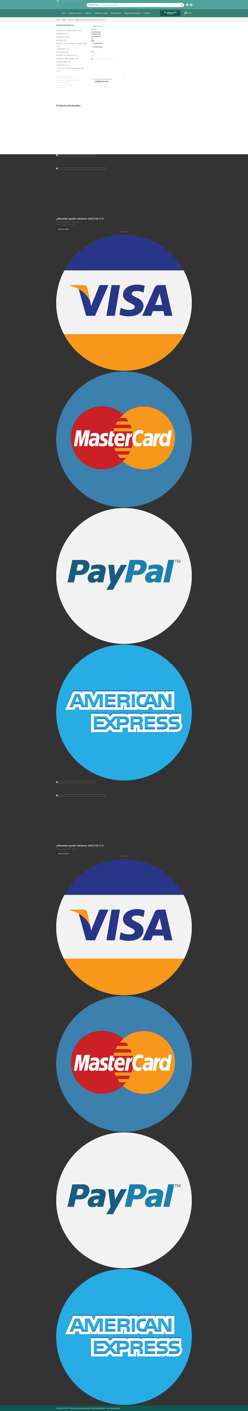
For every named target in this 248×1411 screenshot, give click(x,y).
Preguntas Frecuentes (132, 13)
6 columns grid (98, 47)
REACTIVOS (60, 65)
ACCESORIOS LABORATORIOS (102, 79)
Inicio (64, 13)
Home (58, 20)
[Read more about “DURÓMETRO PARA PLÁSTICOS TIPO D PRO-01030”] (106, 86)
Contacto (147, 13)
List (92, 39)
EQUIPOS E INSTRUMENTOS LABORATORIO (71, 44)
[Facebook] (191, 5)
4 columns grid (96, 36)
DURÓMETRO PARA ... (102, 82)
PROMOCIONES (61, 62)
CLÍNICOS (59, 40)
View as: (93, 29)
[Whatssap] (187, 5)
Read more (97, 73)
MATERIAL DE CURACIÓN (65, 55)
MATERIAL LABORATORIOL (65, 59)
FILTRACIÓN (60, 52)
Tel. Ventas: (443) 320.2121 (170, 13)
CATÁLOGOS (60, 37)
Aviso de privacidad (113, 1408)
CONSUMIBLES (61, 49)
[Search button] (182, 5)
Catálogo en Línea (101, 13)
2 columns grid (96, 32)
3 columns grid (96, 34)
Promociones (116, 13)
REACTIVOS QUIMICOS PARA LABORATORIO (70, 68)
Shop (64, 20)
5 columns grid (98, 43)
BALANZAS (60, 34)
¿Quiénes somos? (75, 13)
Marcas (88, 13)
